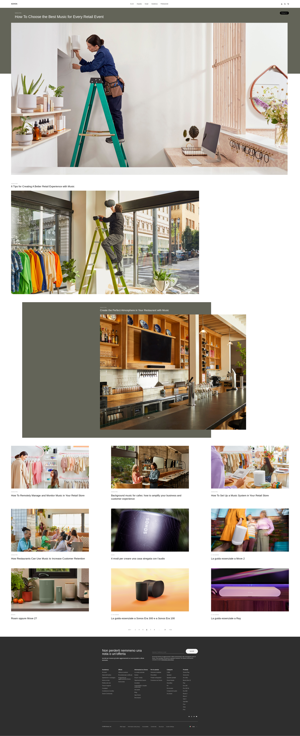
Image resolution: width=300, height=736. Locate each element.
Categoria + (284, 13)
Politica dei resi (106, 683)
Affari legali (122, 726)
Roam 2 (185, 693)
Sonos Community (107, 693)
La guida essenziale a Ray (226, 618)
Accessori (169, 693)
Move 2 (185, 696)
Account (104, 672)
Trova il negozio (106, 685)
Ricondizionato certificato (125, 675)
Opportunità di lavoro (140, 680)
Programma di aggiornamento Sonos (124, 678)
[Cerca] (285, 4)
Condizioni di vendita (108, 691)
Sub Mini (185, 701)
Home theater (170, 680)
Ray (184, 683)
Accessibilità (145, 726)
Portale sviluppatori (156, 677)
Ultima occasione (123, 672)
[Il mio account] (281, 4)
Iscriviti (192, 651)
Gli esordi (137, 689)
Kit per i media (138, 677)
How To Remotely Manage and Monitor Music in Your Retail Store (48, 495)
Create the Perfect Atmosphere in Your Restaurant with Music (134, 310)
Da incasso (170, 688)
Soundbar (169, 683)
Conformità (153, 726)
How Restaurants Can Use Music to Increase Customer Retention (48, 558)
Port (184, 709)
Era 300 (185, 691)
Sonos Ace (186, 675)
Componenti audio (172, 691)
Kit (167, 685)
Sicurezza (161, 726)
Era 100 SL (186, 688)
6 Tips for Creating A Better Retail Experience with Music (42, 186)
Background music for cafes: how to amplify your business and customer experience (146, 497)
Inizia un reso (106, 680)
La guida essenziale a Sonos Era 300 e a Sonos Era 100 (143, 618)
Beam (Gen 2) (187, 680)
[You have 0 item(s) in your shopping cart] (288, 4)
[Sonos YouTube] (196, 716)
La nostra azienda (139, 672)
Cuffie (168, 672)
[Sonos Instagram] (191, 716)
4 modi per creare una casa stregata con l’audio (138, 558)
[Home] (14, 4)
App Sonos (137, 695)
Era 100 (185, 685)
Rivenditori (154, 675)
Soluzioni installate (156, 672)
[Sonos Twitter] (194, 716)
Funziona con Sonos (156, 680)
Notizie (136, 675)
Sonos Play (186, 672)
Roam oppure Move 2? (24, 618)
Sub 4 (184, 699)
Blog (135, 692)
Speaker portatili (171, 677)
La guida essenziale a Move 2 (228, 558)
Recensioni (137, 697)
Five (184, 704)
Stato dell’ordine (106, 675)
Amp (184, 707)
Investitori (137, 683)
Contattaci (105, 688)
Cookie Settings (170, 726)
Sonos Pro (18, 13)
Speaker (169, 675)
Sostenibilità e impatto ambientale (140, 686)
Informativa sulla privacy (167, 659)
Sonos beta (121, 681)
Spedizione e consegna (108, 677)
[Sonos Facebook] (189, 716)
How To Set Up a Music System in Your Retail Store (240, 495)
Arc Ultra (185, 677)
